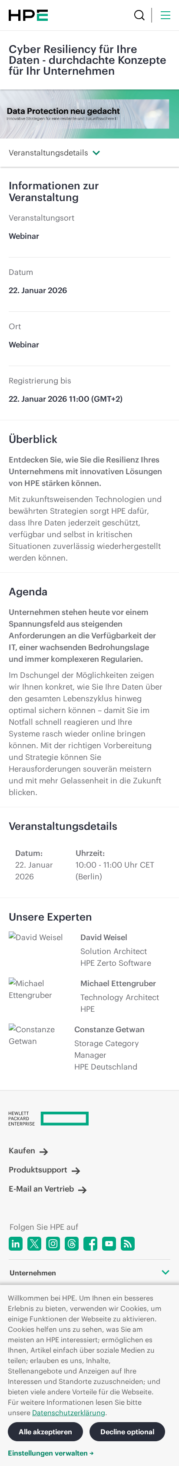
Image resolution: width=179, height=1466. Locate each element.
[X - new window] (34, 1244)
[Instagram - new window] (53, 1244)
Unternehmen (33, 1272)
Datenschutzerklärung (68, 1412)
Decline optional (127, 1431)
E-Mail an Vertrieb (41, 1189)
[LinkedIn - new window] (16, 1244)
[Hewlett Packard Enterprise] (28, 15)
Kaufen (22, 1150)
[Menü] (165, 15)
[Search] (139, 15)
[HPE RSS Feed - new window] (128, 1244)
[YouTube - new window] (109, 1244)
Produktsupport (38, 1170)
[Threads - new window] (72, 1244)
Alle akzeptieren (45, 1431)
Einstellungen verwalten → (51, 1453)
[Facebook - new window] (90, 1244)
